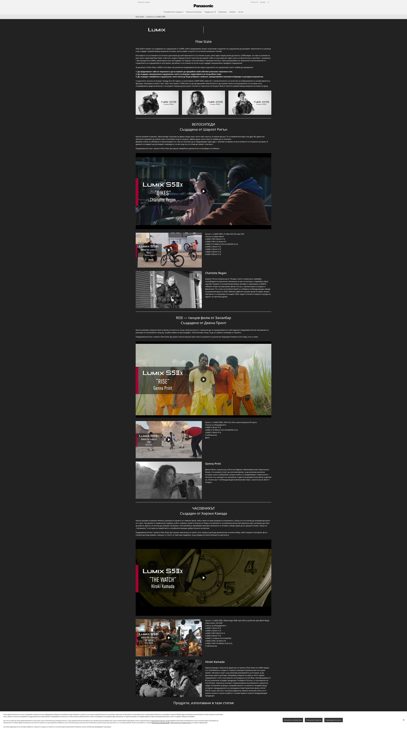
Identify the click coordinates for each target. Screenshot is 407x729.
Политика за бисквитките (160, 723)
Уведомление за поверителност (181, 723)
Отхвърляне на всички (313, 720)
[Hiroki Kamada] (169, 678)
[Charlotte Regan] (169, 289)
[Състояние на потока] (203, 26)
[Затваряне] (403, 720)
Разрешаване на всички (333, 720)
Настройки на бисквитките (293, 720)
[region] (203, 720)
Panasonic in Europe (144, 2)
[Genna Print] (169, 480)
